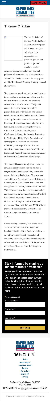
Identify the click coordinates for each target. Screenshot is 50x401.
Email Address (11, 300)
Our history (25, 371)
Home (25, 359)
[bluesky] (15, 354)
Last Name (10, 318)
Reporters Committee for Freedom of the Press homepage (25, 12)
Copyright (25, 374)
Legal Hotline (38, 3)
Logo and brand (25, 365)
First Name (10, 309)
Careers (25, 368)
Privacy (25, 377)
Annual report (25, 362)
